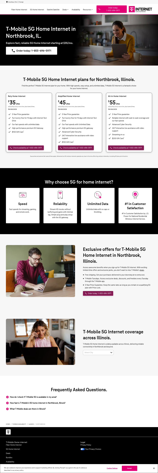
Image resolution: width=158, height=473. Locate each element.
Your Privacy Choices (93, 449)
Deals (8, 453)
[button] (111, 352)
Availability (10, 462)
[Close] (154, 468)
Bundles (9, 457)
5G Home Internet (13, 449)
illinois (31, 424)
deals (142, 270)
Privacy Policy (85, 445)
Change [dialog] (21, 2)
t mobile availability (19, 424)
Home (8, 424)
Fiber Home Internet (14, 445)
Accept (129, 468)
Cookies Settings (112, 468)
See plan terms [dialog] (12, 109)
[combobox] (95, 352)
